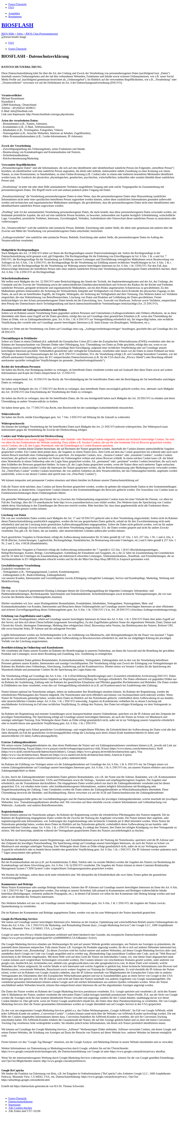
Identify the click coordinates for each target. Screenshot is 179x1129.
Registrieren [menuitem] (15, 16)
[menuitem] (17, 4)
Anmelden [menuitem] (14, 13)
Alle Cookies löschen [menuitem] (20, 1107)
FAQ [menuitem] (11, 42)
